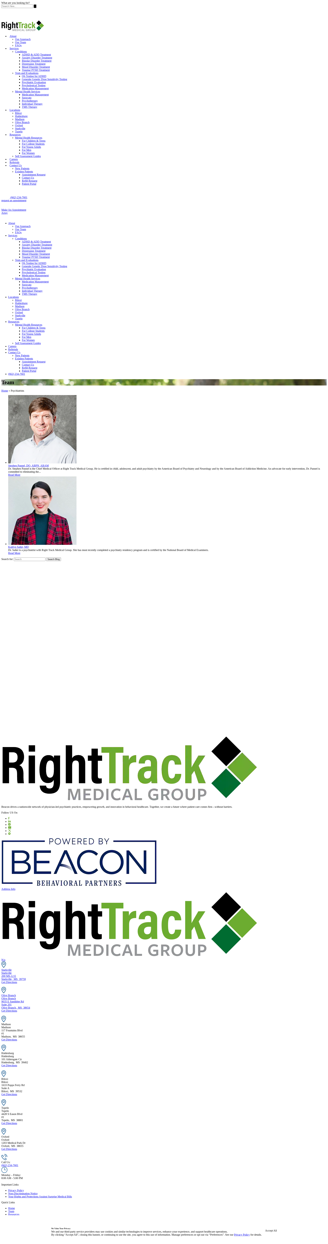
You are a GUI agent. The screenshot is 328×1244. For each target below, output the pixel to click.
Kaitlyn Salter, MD (18, 547)
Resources (15, 134)
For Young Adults (31, 146)
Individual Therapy (32, 103)
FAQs (18, 45)
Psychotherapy (30, 100)
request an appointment (13, 200)
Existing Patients (24, 171)
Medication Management (35, 88)
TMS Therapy (29, 106)
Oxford (19, 125)
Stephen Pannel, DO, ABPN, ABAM (28, 465)
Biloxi (18, 113)
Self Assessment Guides (28, 156)
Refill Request (29, 180)
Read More (14, 474)
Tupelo (19, 131)
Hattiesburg (21, 116)
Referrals (14, 162)
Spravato (26, 97)
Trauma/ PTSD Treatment (36, 70)
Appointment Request (33, 174)
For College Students (33, 143)
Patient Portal (29, 183)
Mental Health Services (27, 91)
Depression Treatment (33, 63)
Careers (14, 159)
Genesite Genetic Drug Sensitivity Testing (44, 79)
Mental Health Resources (28, 137)
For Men (26, 150)
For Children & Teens (33, 140)
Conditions (21, 51)
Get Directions (9, 982)
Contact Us (16, 165)
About (13, 36)
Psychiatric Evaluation (34, 82)
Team (11, 1211)
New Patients (22, 168)
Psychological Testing (33, 85)
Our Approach (23, 39)
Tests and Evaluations (26, 73)
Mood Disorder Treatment (36, 66)
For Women (28, 153)
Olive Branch (22, 122)
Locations (15, 110)
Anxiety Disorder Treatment (37, 57)
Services (14, 48)
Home (4, 390)
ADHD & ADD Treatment (36, 54)
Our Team (20, 42)
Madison (19, 119)
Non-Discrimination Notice (23, 1193)
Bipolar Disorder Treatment (36, 60)
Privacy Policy (16, 1190)
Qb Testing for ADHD (34, 76)
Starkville (20, 128)
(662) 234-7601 (18, 197)
